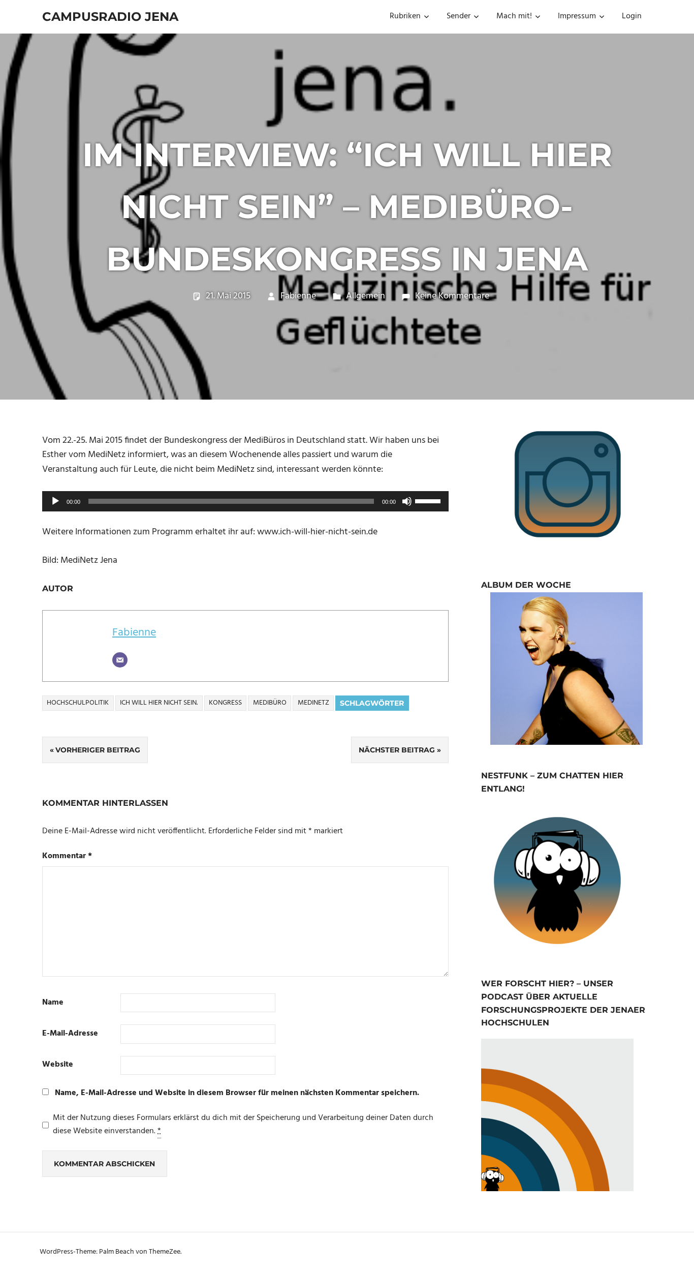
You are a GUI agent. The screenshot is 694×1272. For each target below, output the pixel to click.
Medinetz (313, 703)
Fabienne (298, 296)
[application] (245, 501)
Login (632, 16)
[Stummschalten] (407, 501)
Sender (458, 16)
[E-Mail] (120, 660)
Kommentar (67, 856)
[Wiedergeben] (55, 501)
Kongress (225, 703)
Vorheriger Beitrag (97, 749)
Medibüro (270, 703)
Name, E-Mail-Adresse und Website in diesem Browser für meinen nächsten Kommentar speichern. (237, 1093)
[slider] (429, 500)
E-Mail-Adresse (70, 1033)
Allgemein (365, 296)
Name (53, 1002)
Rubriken (405, 16)
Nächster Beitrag (397, 749)
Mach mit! (514, 16)
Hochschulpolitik (78, 703)
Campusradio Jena (110, 16)
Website (57, 1064)
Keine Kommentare (452, 296)
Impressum (577, 16)
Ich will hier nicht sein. (159, 703)
